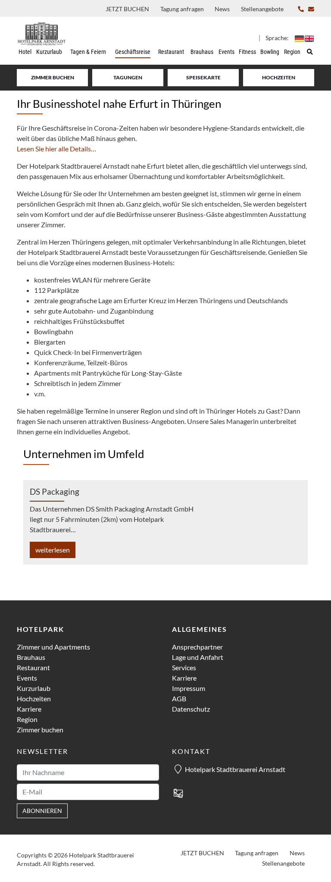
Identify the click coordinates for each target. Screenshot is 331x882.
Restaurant (33, 667)
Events (27, 678)
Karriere (29, 709)
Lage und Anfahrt (197, 657)
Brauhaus (31, 657)
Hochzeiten (278, 77)
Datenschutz (191, 709)
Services (184, 667)
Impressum (188, 688)
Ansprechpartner (197, 647)
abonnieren (42, 810)
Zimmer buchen (52, 77)
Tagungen (127, 77)
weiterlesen (52, 550)
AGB (179, 698)
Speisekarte (203, 77)
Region (27, 719)
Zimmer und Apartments (53, 647)
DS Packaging (54, 491)
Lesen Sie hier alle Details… (56, 148)
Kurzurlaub (33, 688)
